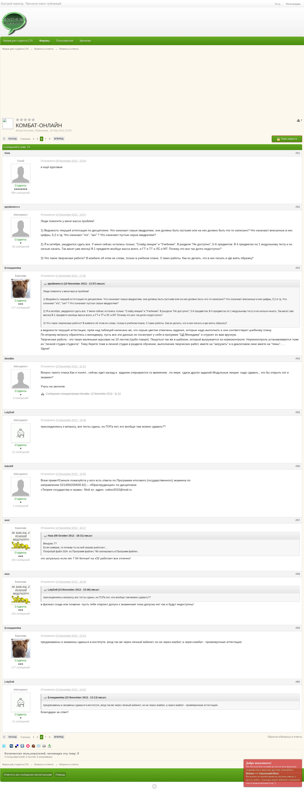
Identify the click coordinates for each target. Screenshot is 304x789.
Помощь (60, 774)
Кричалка (85, 40)
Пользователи (64, 40)
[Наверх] (154, 786)
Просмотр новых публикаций (43, 3)
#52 (298, 206)
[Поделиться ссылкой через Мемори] (28, 745)
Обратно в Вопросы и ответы (285, 736)
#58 (298, 574)
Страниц (25, 139)
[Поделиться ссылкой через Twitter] (4, 745)
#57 (298, 520)
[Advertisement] (152, 84)
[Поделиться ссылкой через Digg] (11, 745)
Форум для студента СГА (18, 40)
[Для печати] (44, 745)
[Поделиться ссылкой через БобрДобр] (33, 745)
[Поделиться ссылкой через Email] (38, 745)
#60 (298, 681)
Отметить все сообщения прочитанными (28, 774)
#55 (298, 412)
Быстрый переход (12, 3)
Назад (12, 138)
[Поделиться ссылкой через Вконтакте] (22, 745)
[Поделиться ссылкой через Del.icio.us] (16, 745)
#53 (298, 268)
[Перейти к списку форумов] (14, 21)
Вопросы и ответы (44, 764)
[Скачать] (49, 745)
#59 (298, 628)
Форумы (44, 40)
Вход (277, 4)
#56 (298, 466)
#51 (298, 153)
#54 (298, 358)
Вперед (58, 138)
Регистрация (293, 4)
